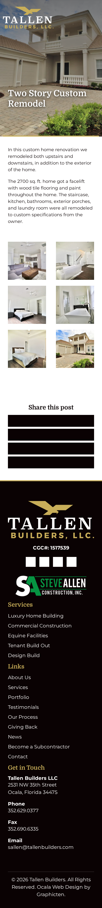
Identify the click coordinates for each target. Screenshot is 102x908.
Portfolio (18, 697)
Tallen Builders (47, 880)
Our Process (23, 717)
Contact (18, 757)
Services (18, 687)
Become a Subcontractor (39, 747)
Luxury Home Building (36, 616)
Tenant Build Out (29, 645)
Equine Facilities (28, 636)
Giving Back (22, 727)
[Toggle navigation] (96, 18)
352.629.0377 (23, 810)
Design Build (24, 655)
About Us (19, 677)
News (15, 737)
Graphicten (50, 894)
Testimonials (23, 707)
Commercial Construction (40, 626)
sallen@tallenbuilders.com (41, 847)
